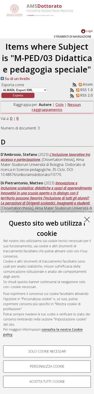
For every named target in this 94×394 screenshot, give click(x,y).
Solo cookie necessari (47, 351)
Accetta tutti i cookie (47, 381)
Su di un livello (17, 78)
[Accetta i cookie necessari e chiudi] (87, 219)
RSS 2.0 (86, 95)
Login (89, 31)
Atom (87, 84)
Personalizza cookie (47, 366)
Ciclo (59, 104)
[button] (17, 95)
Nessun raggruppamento (56, 107)
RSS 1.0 (86, 89)
